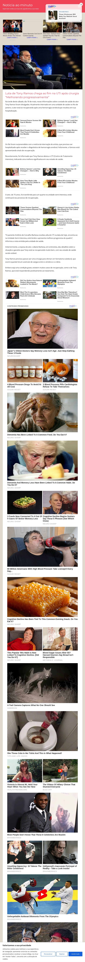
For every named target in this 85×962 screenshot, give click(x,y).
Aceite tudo (75, 954)
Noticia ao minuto (18, 5)
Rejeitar (62, 954)
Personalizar (48, 954)
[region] (42, 952)
